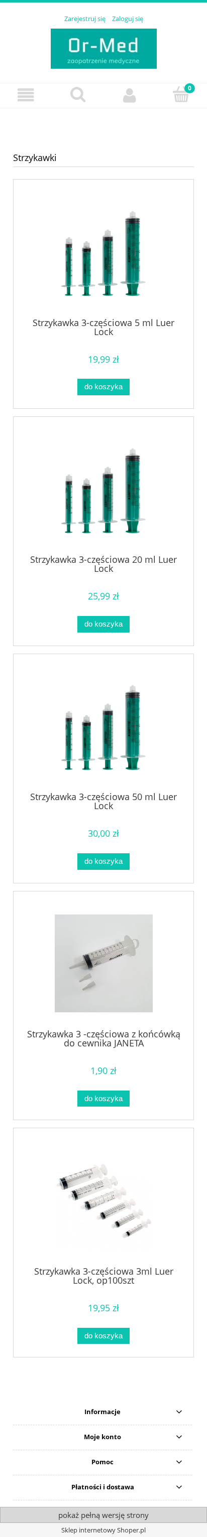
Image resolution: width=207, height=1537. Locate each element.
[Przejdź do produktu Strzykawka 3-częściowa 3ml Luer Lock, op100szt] (103, 1201)
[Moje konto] (129, 95)
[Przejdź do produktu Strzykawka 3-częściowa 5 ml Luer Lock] (103, 252)
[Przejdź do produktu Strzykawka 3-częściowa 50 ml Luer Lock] (103, 726)
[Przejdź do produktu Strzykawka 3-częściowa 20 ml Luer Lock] (103, 489)
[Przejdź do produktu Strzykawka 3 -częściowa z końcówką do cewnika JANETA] (103, 963)
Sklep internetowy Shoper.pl (103, 1529)
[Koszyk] (181, 94)
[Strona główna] (104, 47)
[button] (26, 95)
